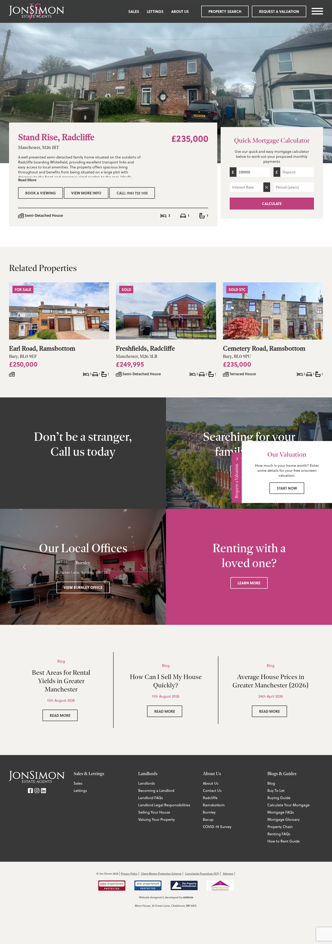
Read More (27, 179)
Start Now (287, 488)
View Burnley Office (83, 587)
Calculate (272, 203)
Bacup (208, 819)
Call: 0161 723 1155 (132, 193)
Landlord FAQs (150, 797)
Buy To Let (276, 790)
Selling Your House (154, 812)
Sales (133, 11)
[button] (24, 567)
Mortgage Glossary (283, 819)
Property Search (224, 11)
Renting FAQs (278, 833)
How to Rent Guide (283, 841)
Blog (271, 783)
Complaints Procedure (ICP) (202, 874)
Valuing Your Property (156, 819)
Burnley (209, 812)
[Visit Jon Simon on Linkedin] (43, 790)
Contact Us (212, 790)
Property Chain (280, 826)
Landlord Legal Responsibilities (164, 804)
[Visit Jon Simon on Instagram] (37, 790)
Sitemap (228, 874)
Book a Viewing (40, 193)
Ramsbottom (214, 804)
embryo (188, 897)
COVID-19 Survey (217, 826)
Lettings (155, 11)
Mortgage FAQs (280, 812)
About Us (180, 11)
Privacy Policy (129, 874)
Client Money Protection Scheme (161, 874)
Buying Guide (278, 797)
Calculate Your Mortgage (288, 804)
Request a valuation (279, 11)
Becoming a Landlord (156, 790)
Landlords (146, 783)
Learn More (249, 582)
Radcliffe (210, 797)
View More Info (86, 193)
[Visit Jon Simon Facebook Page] (30, 790)
